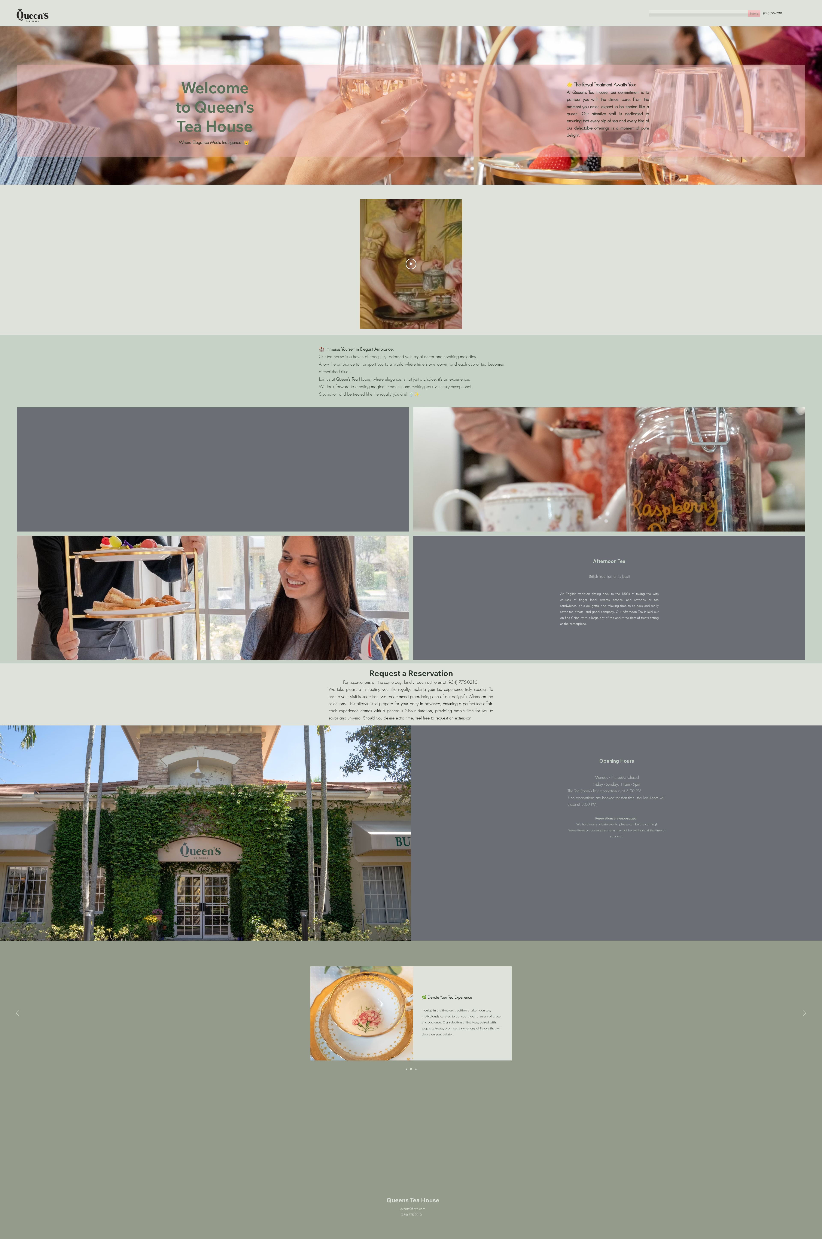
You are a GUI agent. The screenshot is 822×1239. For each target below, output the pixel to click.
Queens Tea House (412, 1200)
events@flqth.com (412, 1209)
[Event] (406, 1069)
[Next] (804, 1013)
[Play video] (411, 264)
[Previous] (17, 1013)
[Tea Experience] (411, 1069)
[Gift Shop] (416, 1069)
